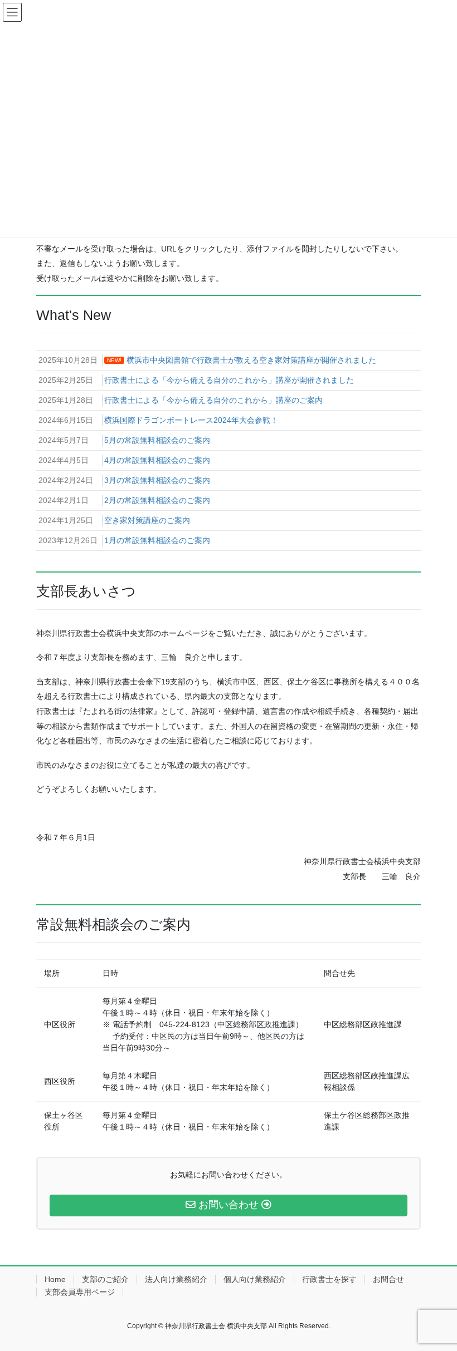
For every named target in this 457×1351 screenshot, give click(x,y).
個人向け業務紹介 (254, 1279)
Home (55, 1279)
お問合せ (388, 1279)
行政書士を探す (329, 1279)
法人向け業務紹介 (176, 1279)
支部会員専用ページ (80, 1292)
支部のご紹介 (105, 1279)
